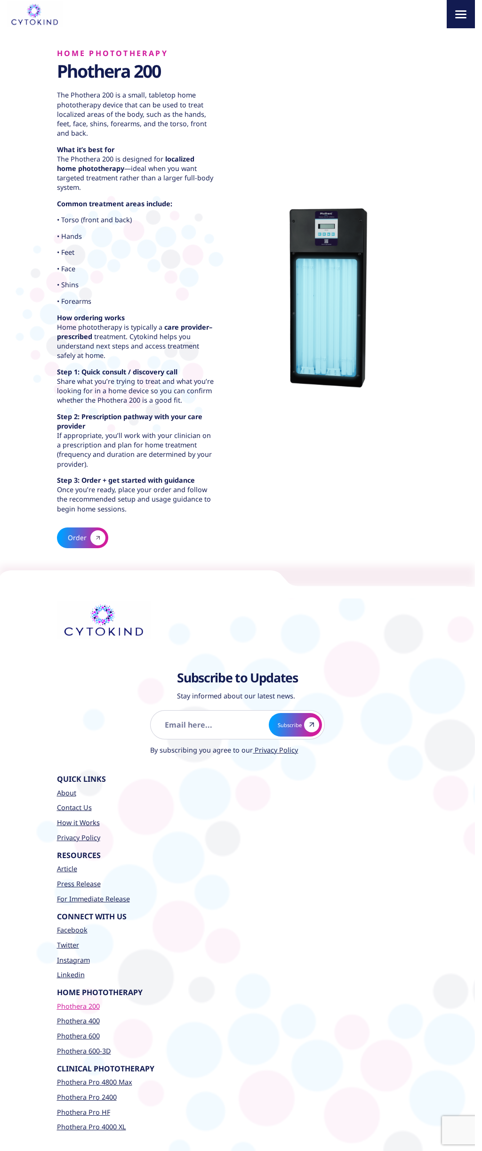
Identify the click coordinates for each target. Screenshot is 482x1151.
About (66, 792)
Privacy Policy (268, 750)
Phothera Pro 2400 (87, 1096)
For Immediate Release (93, 898)
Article (67, 868)
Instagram (73, 959)
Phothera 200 (78, 1005)
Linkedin (71, 974)
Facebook (72, 929)
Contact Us (74, 807)
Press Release (79, 883)
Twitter (68, 944)
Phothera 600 (78, 1035)
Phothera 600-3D (84, 1050)
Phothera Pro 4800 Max (94, 1082)
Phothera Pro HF (83, 1111)
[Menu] (461, 14)
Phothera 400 (78, 1020)
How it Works (78, 822)
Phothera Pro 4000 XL (91, 1126)
